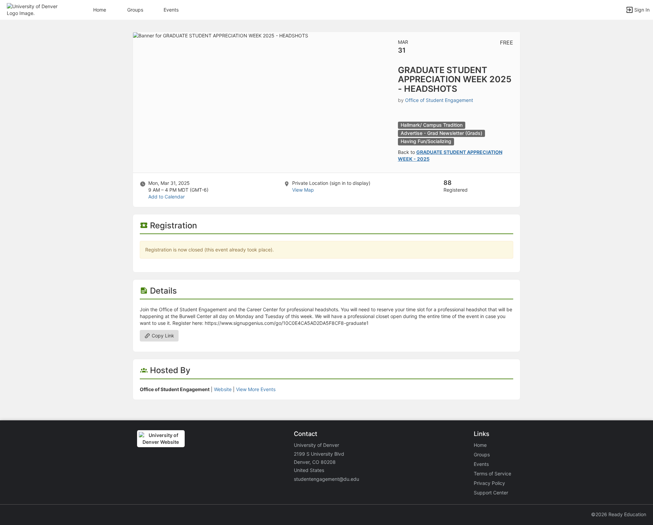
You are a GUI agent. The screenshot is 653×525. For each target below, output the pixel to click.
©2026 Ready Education (618, 514)
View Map (303, 190)
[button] (35, 9)
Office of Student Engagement (439, 100)
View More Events (255, 389)
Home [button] (99, 10)
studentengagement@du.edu (326, 479)
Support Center (491, 492)
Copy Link (162, 335)
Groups (135, 10)
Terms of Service (492, 473)
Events (171, 10)
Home (480, 445)
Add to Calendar (166, 196)
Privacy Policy (489, 483)
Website (223, 389)
